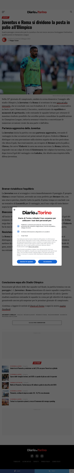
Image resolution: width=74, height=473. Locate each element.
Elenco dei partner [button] (34, 247)
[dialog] (37, 236)
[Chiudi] (14, 210)
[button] (37, 235)
